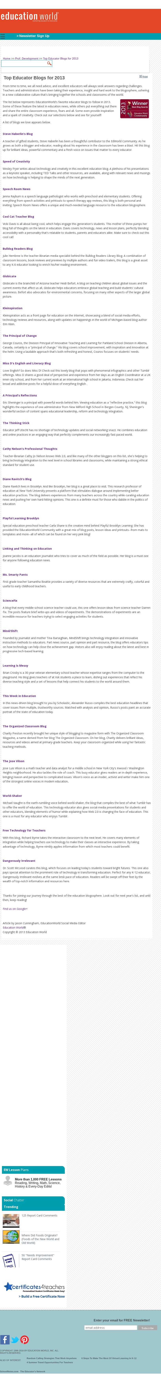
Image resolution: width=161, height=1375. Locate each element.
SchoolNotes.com (9, 1371)
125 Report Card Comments (39, 1215)
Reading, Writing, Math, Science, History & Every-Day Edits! (38, 1183)
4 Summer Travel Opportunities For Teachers (50, 1362)
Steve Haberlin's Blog (18, 134)
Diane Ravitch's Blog (17, 479)
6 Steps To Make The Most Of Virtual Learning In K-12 (108, 1358)
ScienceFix (10, 600)
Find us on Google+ (15, 909)
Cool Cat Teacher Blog (18, 216)
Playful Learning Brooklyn (21, 518)
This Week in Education (19, 696)
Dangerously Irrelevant (19, 861)
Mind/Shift (10, 631)
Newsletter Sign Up (34, 36)
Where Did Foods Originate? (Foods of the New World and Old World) (40, 1239)
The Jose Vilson (13, 761)
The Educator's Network (32, 1371)
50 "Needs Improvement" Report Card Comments (38, 1257)
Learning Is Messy (15, 665)
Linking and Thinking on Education (27, 548)
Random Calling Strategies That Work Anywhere (52, 1358)
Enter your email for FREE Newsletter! (122, 1320)
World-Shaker (12, 796)
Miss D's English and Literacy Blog (27, 363)
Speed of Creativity (16, 161)
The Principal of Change (20, 336)
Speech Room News (16, 189)
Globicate (9, 276)
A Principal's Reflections (20, 395)
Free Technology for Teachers (24, 830)
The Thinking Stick (16, 423)
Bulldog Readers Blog (18, 249)
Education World (13, 927)
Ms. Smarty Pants (15, 574)
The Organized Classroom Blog (25, 726)
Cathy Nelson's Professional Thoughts (30, 449)
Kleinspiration (12, 308)
